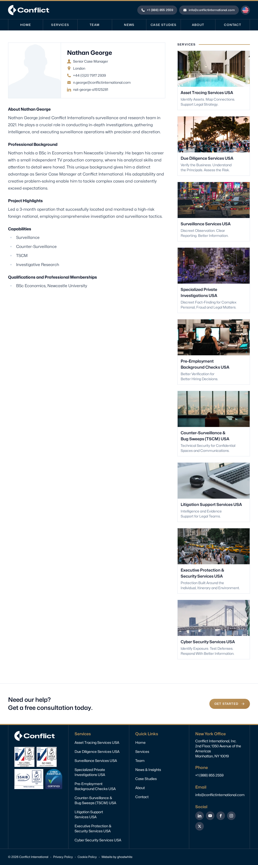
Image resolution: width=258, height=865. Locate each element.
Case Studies (163, 25)
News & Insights (148, 769)
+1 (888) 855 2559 (209, 775)
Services (60, 25)
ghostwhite (124, 857)
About (198, 25)
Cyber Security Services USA (98, 840)
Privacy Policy (63, 857)
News (129, 25)
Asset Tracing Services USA (97, 742)
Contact (232, 25)
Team (95, 25)
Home (25, 25)
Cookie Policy (87, 857)
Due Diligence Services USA (97, 751)
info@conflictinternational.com (220, 795)
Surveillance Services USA (96, 760)
